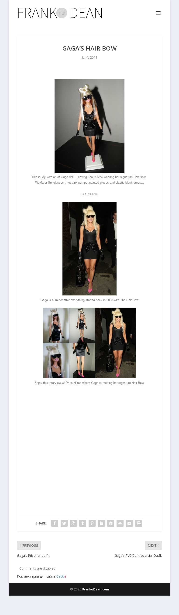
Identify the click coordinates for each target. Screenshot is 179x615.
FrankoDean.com (95, 589)
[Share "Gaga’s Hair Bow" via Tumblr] (82, 523)
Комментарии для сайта (41, 576)
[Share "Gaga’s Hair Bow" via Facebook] (54, 523)
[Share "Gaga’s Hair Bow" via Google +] (73, 523)
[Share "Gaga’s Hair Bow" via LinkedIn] (101, 523)
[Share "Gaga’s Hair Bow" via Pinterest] (92, 523)
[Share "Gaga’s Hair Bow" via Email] (129, 523)
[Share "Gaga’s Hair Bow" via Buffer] (110, 523)
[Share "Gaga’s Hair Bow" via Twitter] (64, 523)
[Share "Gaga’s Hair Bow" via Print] (138, 523)
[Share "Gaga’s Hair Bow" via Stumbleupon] (120, 523)
